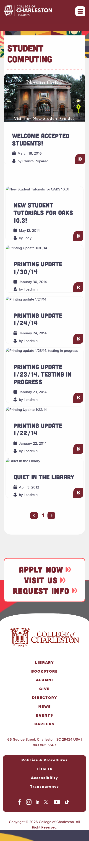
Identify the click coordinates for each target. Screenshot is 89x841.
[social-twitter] (46, 802)
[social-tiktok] (67, 802)
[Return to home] (38, 11)
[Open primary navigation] (80, 11)
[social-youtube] (57, 802)
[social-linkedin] (37, 802)
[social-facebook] (19, 802)
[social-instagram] (28, 802)
